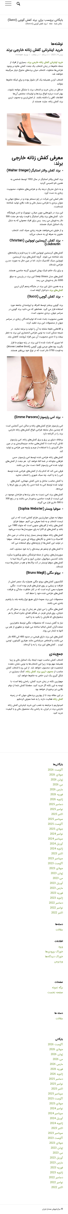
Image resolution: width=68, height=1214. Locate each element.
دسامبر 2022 (56, 903)
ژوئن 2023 (57, 873)
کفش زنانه (58, 699)
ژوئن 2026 (57, 780)
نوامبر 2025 (56, 809)
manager (19, 54)
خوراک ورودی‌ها (54, 951)
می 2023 (58, 878)
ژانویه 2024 (56, 848)
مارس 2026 (56, 789)
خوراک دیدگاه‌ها (54, 956)
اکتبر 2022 (57, 913)
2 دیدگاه (44, 54)
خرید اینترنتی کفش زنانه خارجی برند (34, 50)
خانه (51, 23)
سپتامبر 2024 (55, 839)
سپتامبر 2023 (55, 858)
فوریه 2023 (56, 893)
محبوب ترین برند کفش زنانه (39, 672)
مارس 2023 (56, 888)
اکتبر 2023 (57, 853)
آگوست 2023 (55, 863)
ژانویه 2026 (56, 799)
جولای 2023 (56, 868)
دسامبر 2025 (56, 804)
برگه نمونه (57, 987)
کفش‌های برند (56, 290)
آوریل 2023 (56, 883)
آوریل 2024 (56, 844)
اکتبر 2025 (57, 814)
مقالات (34, 54)
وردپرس (58, 961)
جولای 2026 (56, 775)
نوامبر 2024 (56, 834)
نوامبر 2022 (56, 908)
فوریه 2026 (56, 794)
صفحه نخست (55, 992)
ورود (60, 946)
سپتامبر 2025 (55, 819)
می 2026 (58, 784)
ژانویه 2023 (56, 898)
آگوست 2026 (55, 770)
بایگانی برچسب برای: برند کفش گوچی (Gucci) (35, 20)
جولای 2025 (56, 829)
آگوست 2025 (55, 824)
